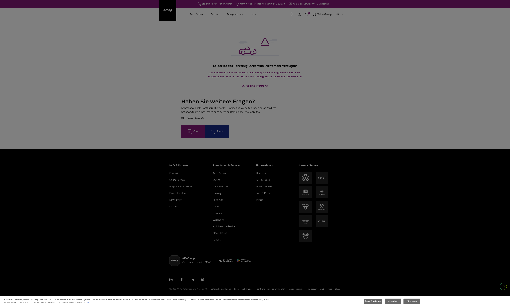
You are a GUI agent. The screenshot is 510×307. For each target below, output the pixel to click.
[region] (255, 301)
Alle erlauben (412, 301)
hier (88, 302)
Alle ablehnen (393, 301)
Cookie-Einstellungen (373, 301)
